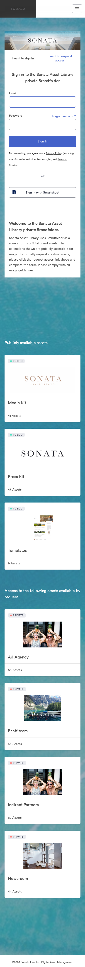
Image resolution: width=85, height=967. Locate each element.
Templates (17, 550)
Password (15, 115)
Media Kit (17, 402)
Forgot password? (64, 116)
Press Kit (16, 476)
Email (12, 93)
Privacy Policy (54, 153)
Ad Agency (18, 657)
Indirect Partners (23, 804)
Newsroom (18, 878)
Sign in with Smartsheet (42, 192)
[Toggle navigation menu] (77, 9)
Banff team (18, 730)
